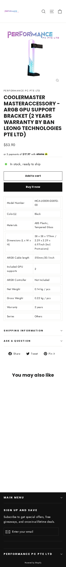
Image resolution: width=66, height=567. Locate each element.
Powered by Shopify (33, 562)
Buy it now (33, 187)
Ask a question (17, 340)
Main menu (14, 497)
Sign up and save (20, 510)
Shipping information (23, 330)
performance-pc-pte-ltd (22, 90)
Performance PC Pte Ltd (28, 554)
